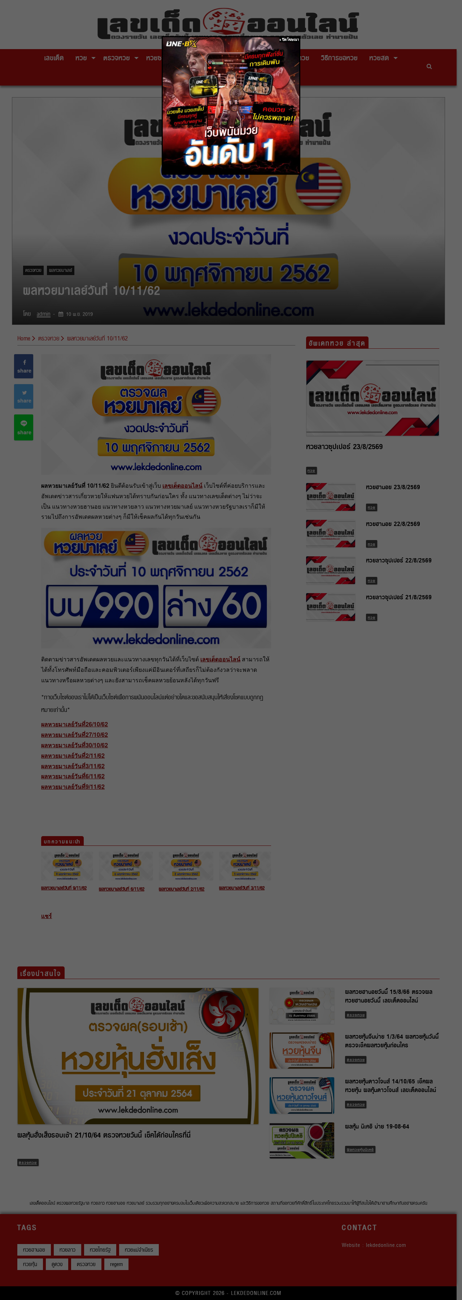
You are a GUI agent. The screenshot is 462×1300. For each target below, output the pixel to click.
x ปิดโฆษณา (289, 40)
